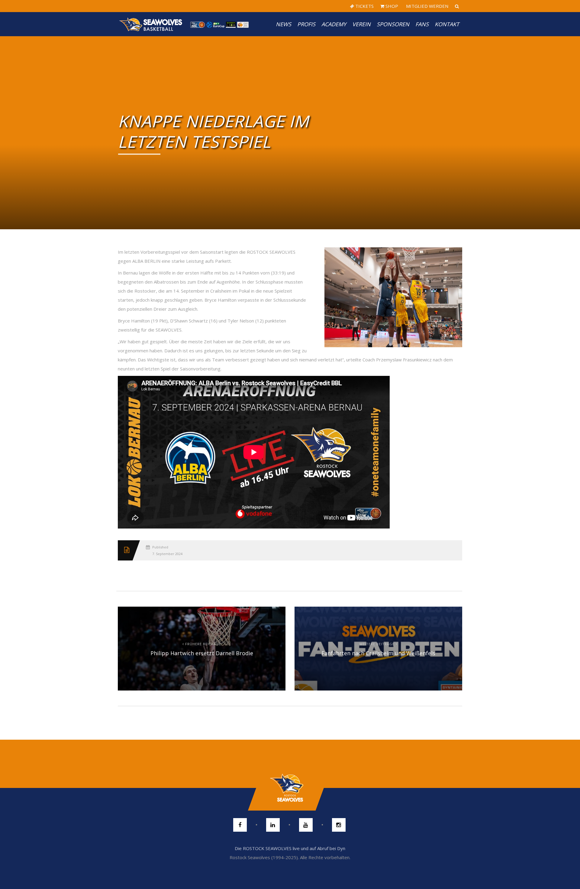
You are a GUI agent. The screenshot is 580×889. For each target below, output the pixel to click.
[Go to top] (290, 788)
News (283, 24)
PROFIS (306, 24)
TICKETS (364, 6)
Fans (422, 24)
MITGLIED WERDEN (426, 6)
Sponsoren (393, 24)
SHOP (391, 6)
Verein (361, 24)
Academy (333, 24)
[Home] (151, 24)
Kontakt (447, 24)
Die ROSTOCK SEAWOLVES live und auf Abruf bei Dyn (290, 848)
